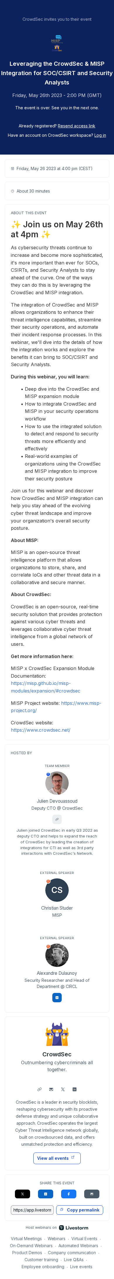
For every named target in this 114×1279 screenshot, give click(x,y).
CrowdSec (57, 1054)
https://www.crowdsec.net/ (40, 730)
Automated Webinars (78, 1245)
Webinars (57, 1238)
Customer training (41, 1259)
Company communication (72, 1252)
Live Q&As (74, 1259)
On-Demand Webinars (31, 1245)
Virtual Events (84, 1238)
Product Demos (27, 1252)
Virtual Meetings (26, 1238)
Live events (81, 1266)
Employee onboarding (43, 1266)
